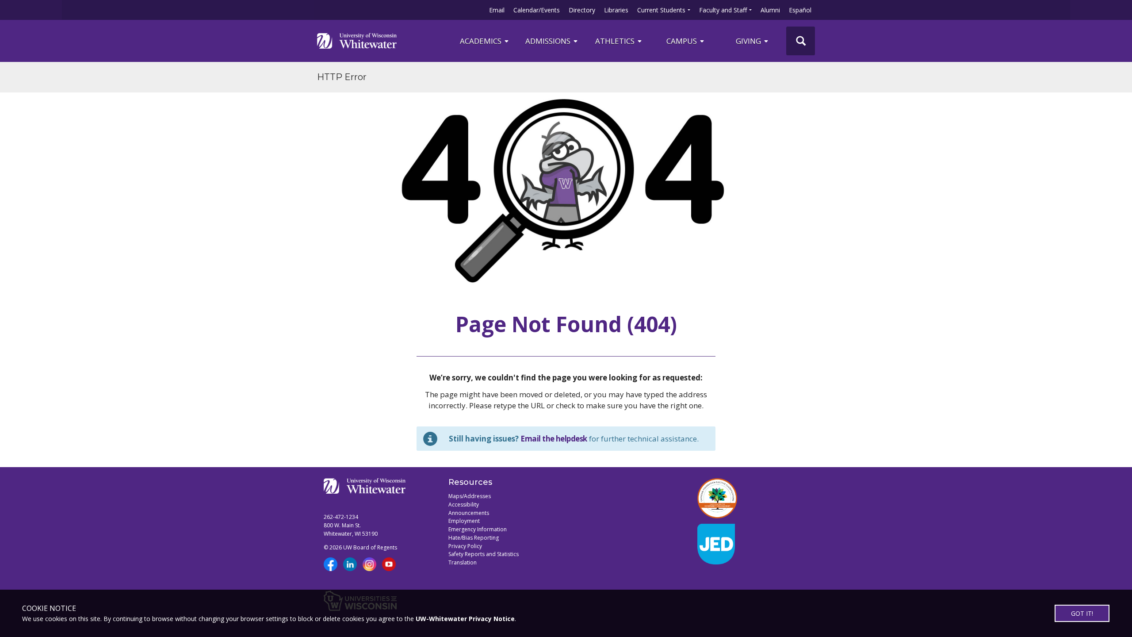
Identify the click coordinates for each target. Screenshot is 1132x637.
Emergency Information (477, 529)
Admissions (548, 41)
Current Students (661, 10)
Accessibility (463, 504)
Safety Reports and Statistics (483, 554)
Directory (582, 10)
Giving (749, 41)
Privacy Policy (465, 546)
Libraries (616, 10)
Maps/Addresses (469, 496)
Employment (464, 521)
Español (800, 10)
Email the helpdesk (553, 439)
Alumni (770, 10)
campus (682, 41)
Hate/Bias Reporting (473, 537)
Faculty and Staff (723, 10)
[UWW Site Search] (800, 41)
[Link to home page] (357, 40)
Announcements (468, 513)
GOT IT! (1082, 613)
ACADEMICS (481, 41)
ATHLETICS (615, 41)
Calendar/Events (536, 10)
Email (497, 10)
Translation (462, 562)
